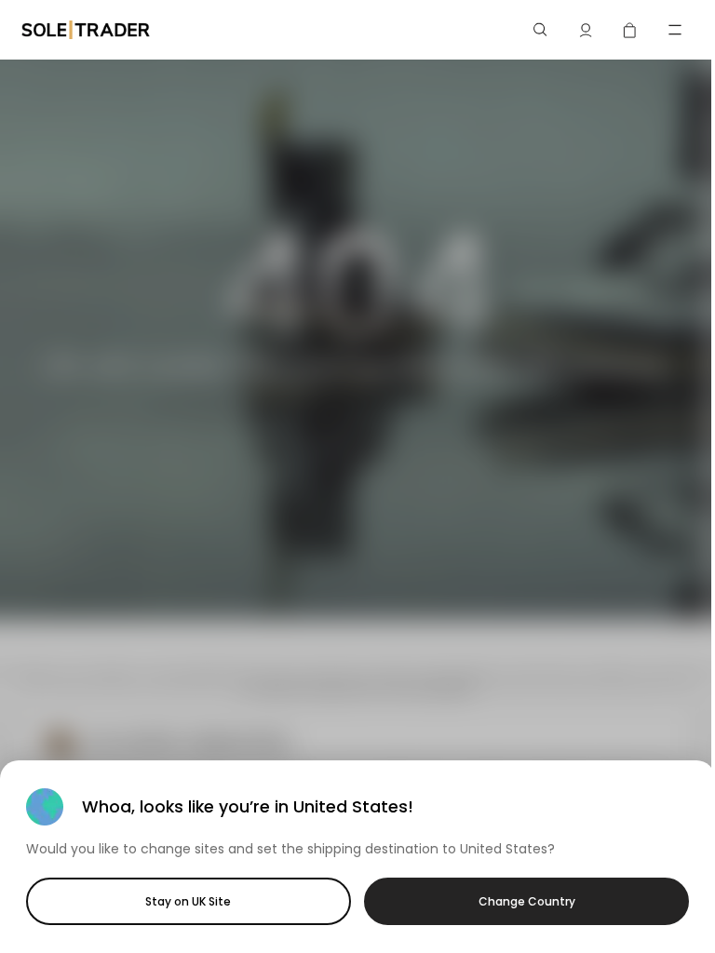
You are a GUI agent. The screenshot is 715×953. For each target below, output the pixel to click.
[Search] (541, 29)
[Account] (585, 29)
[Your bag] (630, 29)
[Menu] (675, 29)
